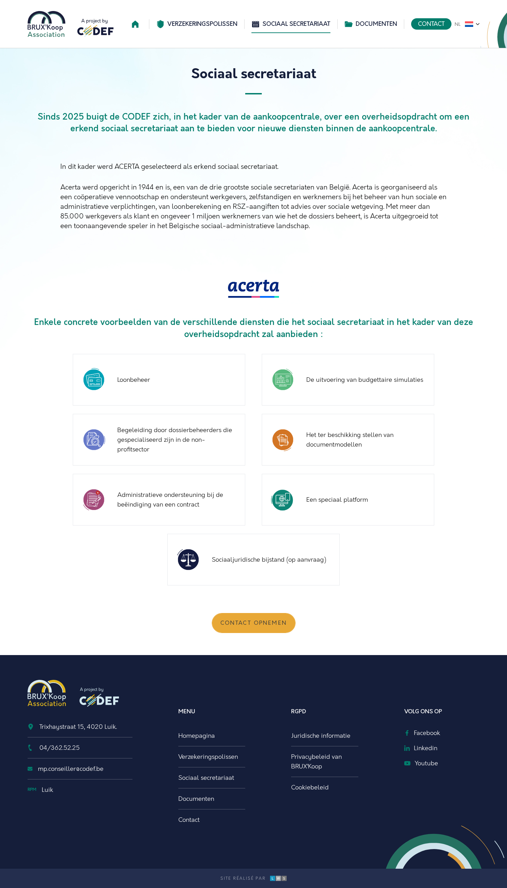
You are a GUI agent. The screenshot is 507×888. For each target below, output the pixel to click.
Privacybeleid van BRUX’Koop (316, 761)
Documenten (376, 24)
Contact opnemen (253, 623)
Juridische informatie (320, 736)
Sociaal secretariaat (296, 24)
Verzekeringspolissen (202, 24)
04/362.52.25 (59, 748)
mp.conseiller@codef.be (70, 769)
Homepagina (196, 736)
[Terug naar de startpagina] (70, 24)
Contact (431, 24)
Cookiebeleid (310, 787)
